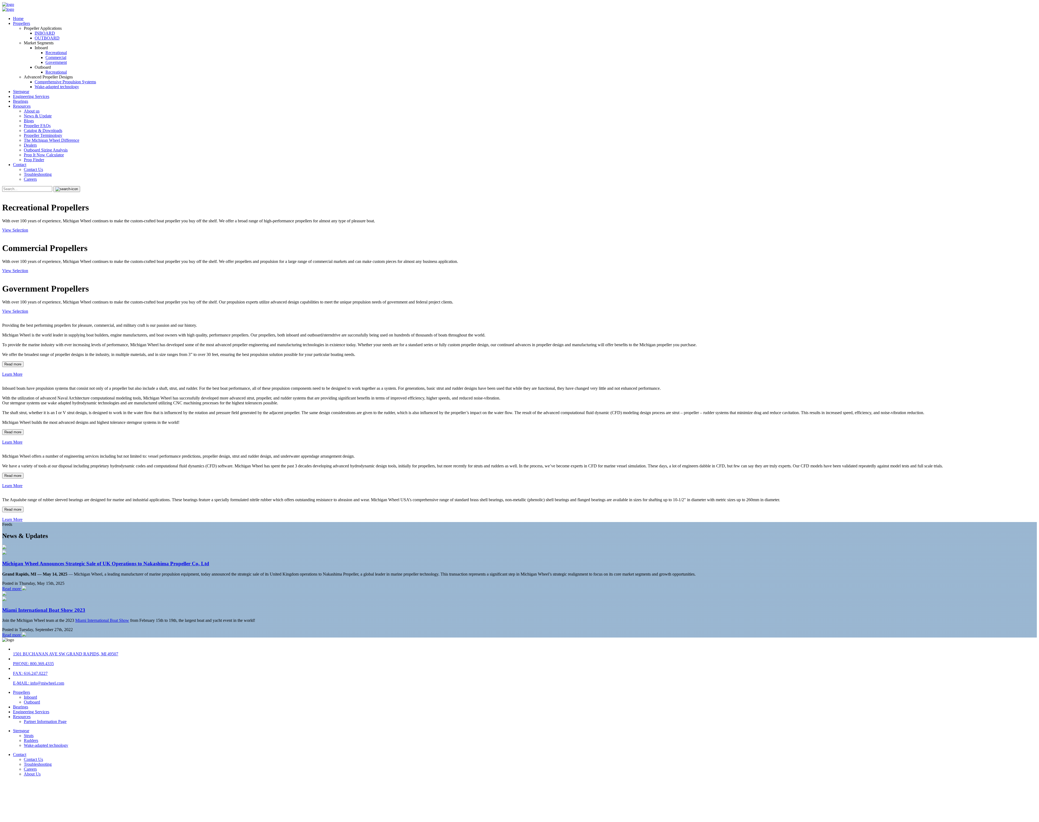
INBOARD (45, 33)
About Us (32, 774)
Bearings (20, 101)
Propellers (21, 23)
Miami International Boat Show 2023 (43, 610)
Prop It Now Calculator (44, 155)
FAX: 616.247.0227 (30, 673)
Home (18, 18)
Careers (30, 179)
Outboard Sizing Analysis (46, 150)
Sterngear (21, 91)
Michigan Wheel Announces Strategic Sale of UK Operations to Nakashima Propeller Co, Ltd (105, 563)
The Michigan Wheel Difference (51, 140)
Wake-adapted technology (57, 86)
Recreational (56, 52)
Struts (29, 735)
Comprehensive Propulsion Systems (65, 82)
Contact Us (33, 169)
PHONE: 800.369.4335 (33, 663)
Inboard (30, 697)
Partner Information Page (45, 721)
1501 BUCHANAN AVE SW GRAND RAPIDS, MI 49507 (65, 654)
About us (32, 111)
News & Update (38, 116)
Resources (22, 106)
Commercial (55, 57)
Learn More (12, 374)
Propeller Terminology (43, 135)
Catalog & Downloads (43, 130)
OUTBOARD (47, 38)
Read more (12, 364)
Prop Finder (34, 159)
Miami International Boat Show (102, 620)
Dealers (30, 145)
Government (56, 62)
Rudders (31, 740)
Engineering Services (31, 96)
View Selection (15, 230)
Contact (19, 164)
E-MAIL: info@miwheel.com (38, 683)
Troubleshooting (38, 174)
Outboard (32, 702)
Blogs (29, 120)
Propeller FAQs (37, 125)
